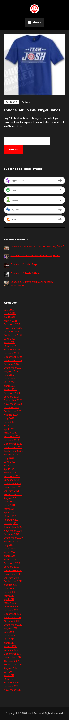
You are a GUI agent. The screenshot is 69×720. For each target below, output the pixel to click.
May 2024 (9, 382)
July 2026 (9, 310)
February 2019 (11, 606)
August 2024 (11, 371)
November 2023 (13, 404)
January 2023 (11, 440)
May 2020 (9, 552)
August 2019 (10, 584)
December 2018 (13, 614)
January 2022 (11, 480)
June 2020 (10, 548)
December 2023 (13, 400)
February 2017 (11, 682)
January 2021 (11, 523)
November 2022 (13, 447)
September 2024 (13, 367)
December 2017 (13, 653)
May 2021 (9, 508)
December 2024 (13, 357)
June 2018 (9, 635)
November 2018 (12, 617)
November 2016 (12, 690)
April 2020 (9, 556)
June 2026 (10, 313)
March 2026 (10, 320)
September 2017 (13, 664)
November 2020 (13, 530)
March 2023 (10, 433)
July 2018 (9, 632)
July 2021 (9, 501)
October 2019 (11, 577)
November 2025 (13, 328)
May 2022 (9, 465)
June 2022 (9, 461)
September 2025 (13, 335)
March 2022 (10, 472)
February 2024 (12, 393)
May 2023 (9, 425)
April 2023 (9, 429)
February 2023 (12, 436)
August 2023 (11, 414)
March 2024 (10, 389)
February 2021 (11, 519)
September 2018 (13, 624)
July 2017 (9, 671)
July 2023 (9, 418)
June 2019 (9, 592)
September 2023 (13, 411)
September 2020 (13, 537)
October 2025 (11, 331)
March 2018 (10, 646)
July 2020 (9, 545)
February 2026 (12, 324)
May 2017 (9, 675)
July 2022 (9, 458)
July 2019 (9, 588)
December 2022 (13, 443)
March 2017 (10, 679)
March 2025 (10, 346)
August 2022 (11, 454)
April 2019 (9, 599)
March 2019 (10, 603)
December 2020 (13, 527)
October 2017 (11, 661)
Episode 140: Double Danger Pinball (32, 110)
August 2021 (10, 498)
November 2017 (12, 657)
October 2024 (12, 364)
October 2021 (11, 490)
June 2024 (10, 378)
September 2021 (13, 494)
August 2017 (10, 668)
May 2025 (9, 342)
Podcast (26, 101)
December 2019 (13, 570)
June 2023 (9, 422)
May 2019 (9, 595)
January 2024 (11, 396)
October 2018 (11, 621)
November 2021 (12, 487)
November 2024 (13, 360)
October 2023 (11, 407)
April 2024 (9, 385)
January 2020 (11, 566)
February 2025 (12, 349)
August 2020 (11, 541)
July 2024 (9, 375)
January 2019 (11, 610)
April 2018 (9, 643)
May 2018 (9, 639)
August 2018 (10, 628)
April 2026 (9, 317)
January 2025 (11, 353)
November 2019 (12, 574)
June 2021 (9, 505)
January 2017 (11, 686)
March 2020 (10, 559)
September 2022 (13, 451)
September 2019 (13, 581)
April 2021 (9, 512)
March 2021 (10, 516)
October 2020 (12, 534)
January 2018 (11, 650)
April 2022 (9, 469)
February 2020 (12, 563)
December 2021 (12, 483)
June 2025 (9, 338)
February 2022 (12, 476)
